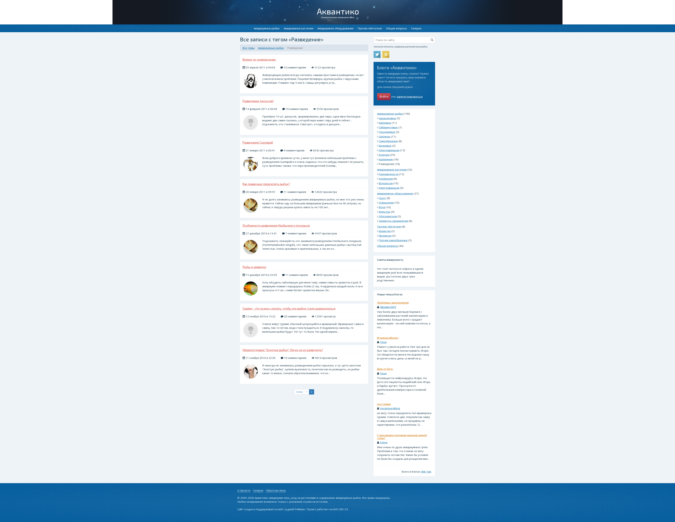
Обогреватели (388, 216)
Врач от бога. (385, 368)
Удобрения (386, 178)
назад (299, 391)
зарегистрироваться (410, 96)
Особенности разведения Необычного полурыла (276, 225)
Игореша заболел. (388, 337)
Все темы (249, 48)
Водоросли (386, 183)
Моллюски (385, 235)
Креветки (385, 231)
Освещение (386, 202)
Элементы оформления (393, 221)
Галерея (416, 28)
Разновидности (388, 174)
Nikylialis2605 (388, 307)
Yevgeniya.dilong (390, 408)
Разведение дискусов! (258, 101)
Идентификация (389, 150)
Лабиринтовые (388, 127)
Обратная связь (276, 490)
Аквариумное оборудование (335, 28)
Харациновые (387, 118)
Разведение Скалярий (258, 142)
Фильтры (384, 211)
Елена (383, 442)
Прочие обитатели (370, 28)
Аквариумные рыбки (266, 28)
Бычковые (385, 145)
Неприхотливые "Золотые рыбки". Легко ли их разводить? (283, 350)
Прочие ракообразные (393, 240)
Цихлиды (384, 136)
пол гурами (384, 404)
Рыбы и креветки (254, 267)
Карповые (385, 122)
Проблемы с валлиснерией (393, 302)
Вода (382, 207)
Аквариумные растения (298, 28)
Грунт (382, 198)
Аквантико (338, 11)
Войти (384, 96)
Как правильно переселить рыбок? (266, 184)
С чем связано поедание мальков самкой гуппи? (402, 437)
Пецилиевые (387, 132)
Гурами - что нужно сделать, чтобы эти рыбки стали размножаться (289, 308)
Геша (383, 342)
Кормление (386, 159)
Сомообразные (388, 141)
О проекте (243, 490)
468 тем (426, 471)
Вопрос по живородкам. (259, 59)
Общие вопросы (396, 28)
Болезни (384, 154)
